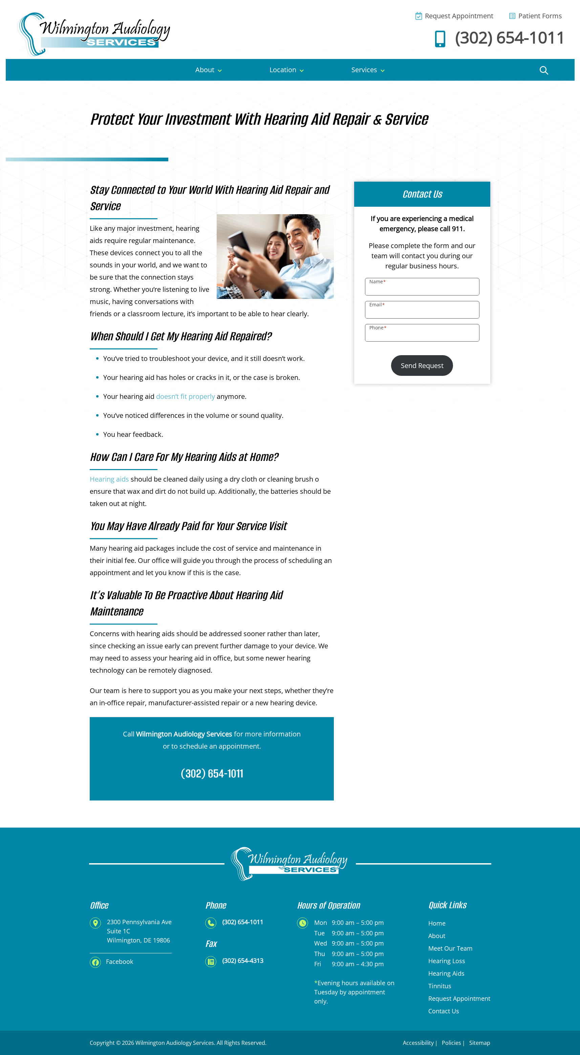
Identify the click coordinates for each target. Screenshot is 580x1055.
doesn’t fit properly (185, 396)
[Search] (544, 70)
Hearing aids (109, 479)
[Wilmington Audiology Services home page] (95, 33)
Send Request (422, 365)
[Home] (37, 70)
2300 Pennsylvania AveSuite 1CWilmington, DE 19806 (139, 931)
